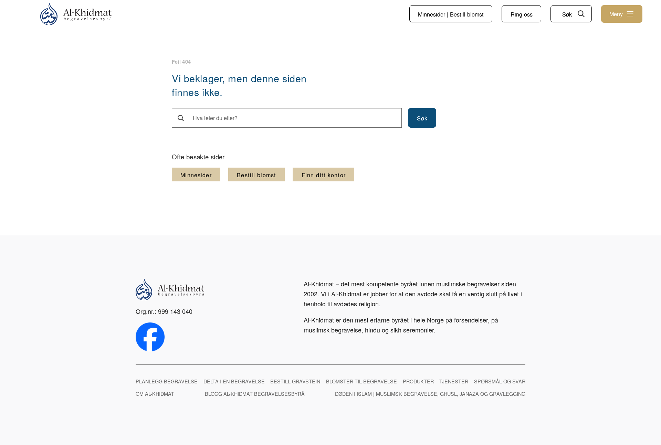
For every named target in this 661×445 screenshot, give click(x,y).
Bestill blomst (256, 175)
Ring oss (522, 14)
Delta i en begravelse (234, 381)
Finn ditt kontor (324, 175)
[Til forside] (76, 14)
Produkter (418, 381)
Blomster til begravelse (361, 381)
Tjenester (453, 381)
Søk (567, 14)
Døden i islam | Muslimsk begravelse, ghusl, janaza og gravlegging (430, 393)
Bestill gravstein (295, 381)
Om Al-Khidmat (155, 393)
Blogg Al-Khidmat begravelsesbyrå (255, 393)
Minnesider (195, 175)
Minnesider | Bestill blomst (451, 14)
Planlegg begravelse (167, 381)
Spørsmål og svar (499, 381)
